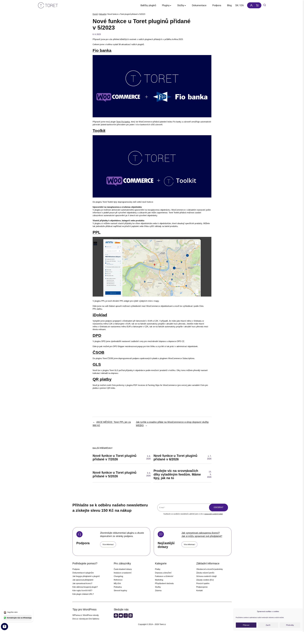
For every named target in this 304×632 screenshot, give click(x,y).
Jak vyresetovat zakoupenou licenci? (200, 533)
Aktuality (102, 14)
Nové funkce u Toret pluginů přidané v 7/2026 (114, 457)
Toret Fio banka (123, 122)
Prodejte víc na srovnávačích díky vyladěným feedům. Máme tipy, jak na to (177, 474)
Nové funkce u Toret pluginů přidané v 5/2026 (114, 474)
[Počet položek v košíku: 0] (257, 5)
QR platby (102, 379)
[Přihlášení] (250, 5)
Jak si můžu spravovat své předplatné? (201, 536)
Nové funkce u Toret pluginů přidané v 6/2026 (175, 457)
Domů (95, 14)
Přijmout (246, 625)
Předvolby (290, 625)
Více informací (108, 544)
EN (242, 5)
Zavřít (268, 625)
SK (236, 5)
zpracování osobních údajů (213, 514)
